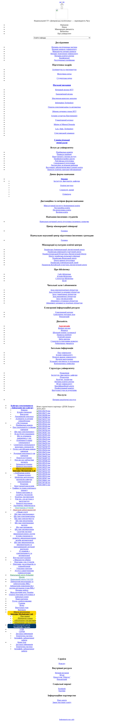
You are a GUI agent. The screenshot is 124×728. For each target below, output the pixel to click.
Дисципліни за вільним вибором (64, 165)
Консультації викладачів (24, 486)
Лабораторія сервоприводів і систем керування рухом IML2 (21, 587)
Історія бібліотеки (64, 276)
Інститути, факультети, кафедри (67, 181)
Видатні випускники (64, 359)
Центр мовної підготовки (64, 260)
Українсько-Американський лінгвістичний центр (64, 249)
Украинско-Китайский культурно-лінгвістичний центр (64, 265)
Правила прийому (64, 154)
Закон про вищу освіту (62, 702)
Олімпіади (66, 194)
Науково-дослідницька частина (64, 47)
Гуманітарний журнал (64, 120)
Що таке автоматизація (24, 529)
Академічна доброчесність (24, 505)
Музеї (62, 675)
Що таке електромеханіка (24, 516)
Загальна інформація (24, 634)
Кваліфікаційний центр (64, 386)
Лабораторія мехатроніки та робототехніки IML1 (21, 582)
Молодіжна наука (64, 74)
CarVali (22, 631)
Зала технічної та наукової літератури (64, 292)
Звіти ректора (64, 339)
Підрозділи (64, 377)
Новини (24, 410)
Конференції (64, 58)
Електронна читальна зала (64, 314)
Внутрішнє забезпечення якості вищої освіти (64, 167)
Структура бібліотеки (64, 278)
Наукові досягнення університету (64, 54)
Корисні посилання (24, 466)
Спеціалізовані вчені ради (62, 141)
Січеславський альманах (64, 133)
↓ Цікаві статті (22, 512)
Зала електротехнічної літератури (64, 290)
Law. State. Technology (64, 129)
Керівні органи (64, 328)
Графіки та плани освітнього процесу (24, 489)
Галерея (22, 603)
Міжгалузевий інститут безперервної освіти (62, 206)
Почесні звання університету (64, 357)
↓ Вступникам (22, 423)
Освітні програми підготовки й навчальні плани (22, 595)
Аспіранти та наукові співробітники (24, 420)
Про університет (64, 353)
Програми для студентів (24, 562)
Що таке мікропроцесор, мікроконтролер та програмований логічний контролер (24, 545)
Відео (22, 605)
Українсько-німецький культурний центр (64, 252)
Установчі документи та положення (64, 361)
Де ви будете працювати (24, 434)
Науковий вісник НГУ (64, 90)
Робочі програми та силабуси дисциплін (24, 493)
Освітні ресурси (66, 185)
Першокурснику (24, 475)
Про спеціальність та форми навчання (24, 428)
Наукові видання (62, 85)
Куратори (24, 484)
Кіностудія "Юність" (61, 677)
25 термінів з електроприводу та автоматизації (24, 553)
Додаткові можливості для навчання (24, 454)
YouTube (61, 691)
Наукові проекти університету (64, 49)
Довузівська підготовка (64, 161)
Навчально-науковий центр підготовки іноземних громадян (64, 222)
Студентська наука (64, 78)
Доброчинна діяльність (64, 343)
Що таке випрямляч (24, 527)
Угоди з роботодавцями (22, 601)
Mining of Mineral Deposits (64, 124)
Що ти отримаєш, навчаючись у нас (24, 437)
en (63, 2)
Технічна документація (24, 497)
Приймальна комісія (64, 152)
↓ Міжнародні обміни (22, 560)
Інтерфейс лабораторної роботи (24, 639)
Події (64, 281)
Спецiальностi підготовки (64, 163)
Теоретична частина (24, 636)
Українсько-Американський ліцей (64, 263)
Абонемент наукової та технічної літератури (64, 303)
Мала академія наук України (21, 592)
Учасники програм (24, 568)
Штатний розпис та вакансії (64, 332)
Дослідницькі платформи (64, 60)
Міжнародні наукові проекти (64, 51)
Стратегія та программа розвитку (64, 341)
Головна (64, 231)
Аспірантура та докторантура (64, 70)
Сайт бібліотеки (64, 274)
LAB (22, 629)
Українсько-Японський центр (64, 258)
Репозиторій (64, 317)
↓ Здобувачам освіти (22, 473)
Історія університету (64, 355)
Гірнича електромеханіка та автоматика (64, 107)
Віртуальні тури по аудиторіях (64, 390)
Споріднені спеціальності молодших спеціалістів (24, 446)
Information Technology (64, 103)
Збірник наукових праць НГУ (64, 111)
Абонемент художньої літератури (64, 301)
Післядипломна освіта (62, 210)
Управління (64, 373)
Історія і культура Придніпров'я (64, 116)
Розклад (62, 663)
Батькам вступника (24, 464)
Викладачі (24, 414)
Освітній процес (64, 337)
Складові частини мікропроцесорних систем (24, 533)
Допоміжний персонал (24, 416)
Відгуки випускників (22, 558)
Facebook (62, 689)
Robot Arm (22, 642)
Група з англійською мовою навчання (24, 450)
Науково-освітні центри (64, 56)
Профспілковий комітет (64, 388)
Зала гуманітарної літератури (64, 294)
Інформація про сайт (66, 719)
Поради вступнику (24, 458)
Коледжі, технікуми (64, 379)
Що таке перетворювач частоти (24, 524)
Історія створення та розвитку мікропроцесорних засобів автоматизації (24, 538)
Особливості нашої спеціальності (24, 441)
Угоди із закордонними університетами (24, 572)
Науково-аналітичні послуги (64, 400)
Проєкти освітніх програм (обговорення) (64, 170)
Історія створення (24, 412)
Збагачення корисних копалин (64, 98)
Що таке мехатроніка (24, 521)
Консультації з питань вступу (64, 156)
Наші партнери (22, 599)
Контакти (22, 610)
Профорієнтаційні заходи (64, 159)
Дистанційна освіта (62, 208)
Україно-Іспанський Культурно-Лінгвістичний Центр (64, 254)
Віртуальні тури (21, 608)
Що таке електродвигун (24, 519)
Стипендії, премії (67, 190)
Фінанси (64, 330)
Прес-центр (62, 700)
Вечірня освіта (62, 212)
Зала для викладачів (64, 299)
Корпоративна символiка (64, 363)
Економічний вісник (64, 94)
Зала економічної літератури (64, 296)
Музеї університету (64, 384)
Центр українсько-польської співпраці (64, 256)
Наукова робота (21, 590)
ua (60, 2)
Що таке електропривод (24, 432)
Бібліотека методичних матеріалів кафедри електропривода (24, 479)
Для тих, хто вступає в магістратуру (24, 500)
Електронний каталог (64, 312)
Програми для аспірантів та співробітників (24, 565)
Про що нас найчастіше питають (24, 461)
